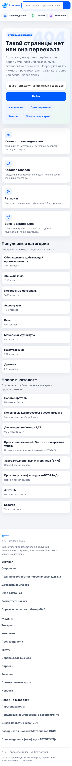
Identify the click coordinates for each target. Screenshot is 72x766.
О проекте (9, 568)
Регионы (7, 674)
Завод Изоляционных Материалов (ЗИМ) (30, 731)
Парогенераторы (13, 706)
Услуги (6, 649)
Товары (40, 15)
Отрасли (7, 666)
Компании (60, 15)
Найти (36, 96)
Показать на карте (38, 116)
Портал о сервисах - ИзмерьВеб (23, 609)
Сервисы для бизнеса (16, 658)
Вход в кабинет (12, 593)
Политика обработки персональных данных (31, 576)
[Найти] (66, 5)
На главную (16, 107)
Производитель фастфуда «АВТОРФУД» (29, 739)
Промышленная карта (16, 682)
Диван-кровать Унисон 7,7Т (20, 723)
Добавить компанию (15, 584)
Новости (7, 690)
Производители (17, 15)
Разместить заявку (14, 601)
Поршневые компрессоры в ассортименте (30, 714)
